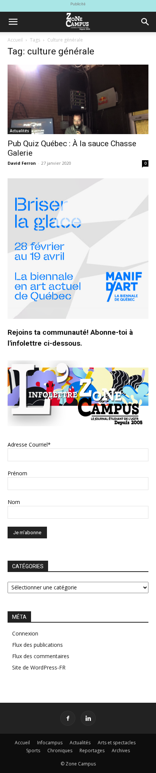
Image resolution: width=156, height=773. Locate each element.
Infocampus (49, 742)
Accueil (15, 40)
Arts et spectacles (117, 742)
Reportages (92, 750)
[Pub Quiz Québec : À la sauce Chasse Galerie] (78, 99)
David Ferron (22, 163)
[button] (13, 22)
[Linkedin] (88, 718)
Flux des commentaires (40, 656)
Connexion (25, 633)
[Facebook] (67, 718)
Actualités (19, 130)
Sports (33, 750)
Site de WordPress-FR (39, 667)
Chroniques (59, 750)
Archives (121, 750)
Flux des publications (37, 644)
